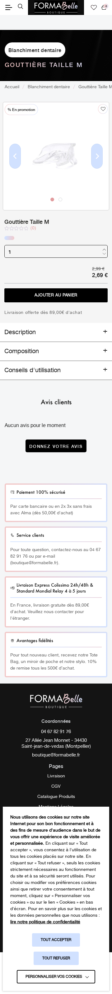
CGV (56, 786)
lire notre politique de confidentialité (45, 922)
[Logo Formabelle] (56, 7)
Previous (15, 166)
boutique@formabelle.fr (56, 755)
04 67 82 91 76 (56, 732)
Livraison (56, 776)
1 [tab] (52, 199)
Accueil (12, 87)
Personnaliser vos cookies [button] (54, 977)
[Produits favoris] (94, 7)
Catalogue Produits (56, 796)
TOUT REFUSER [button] (56, 958)
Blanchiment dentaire (35, 50)
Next (97, 166)
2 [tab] (60, 199)
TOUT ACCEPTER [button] (56, 940)
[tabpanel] (56, 156)
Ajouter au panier (56, 295)
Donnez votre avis (55, 446)
